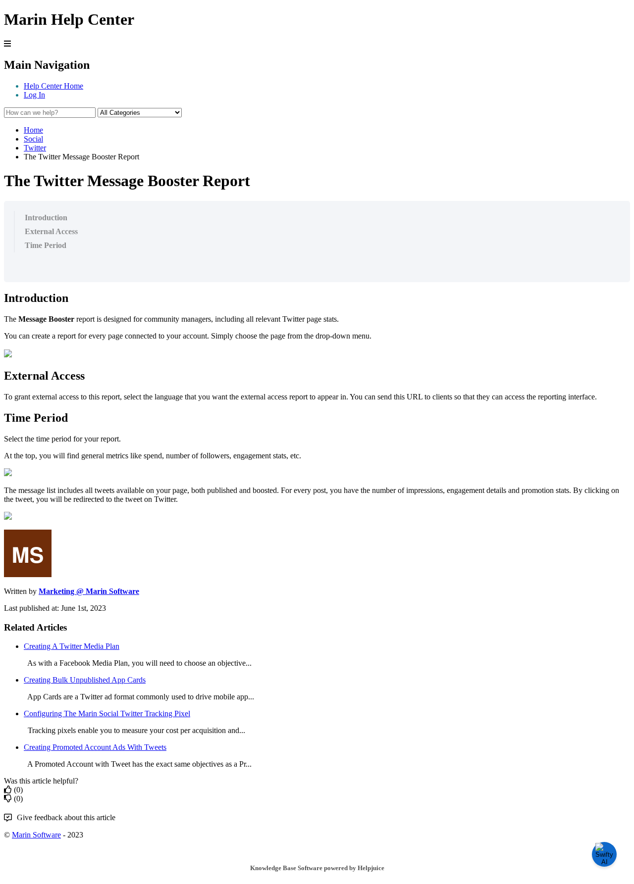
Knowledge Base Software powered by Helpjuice (317, 868)
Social (33, 139)
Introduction (46, 217)
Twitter (35, 148)
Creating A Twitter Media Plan (71, 646)
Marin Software (36, 835)
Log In (34, 95)
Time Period (45, 245)
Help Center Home (53, 86)
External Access (51, 231)
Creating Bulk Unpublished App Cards (85, 680)
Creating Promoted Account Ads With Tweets (95, 747)
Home (33, 130)
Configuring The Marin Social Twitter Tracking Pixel (107, 713)
